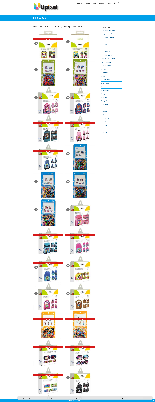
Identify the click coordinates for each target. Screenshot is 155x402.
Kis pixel (104, 94)
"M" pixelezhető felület (108, 30)
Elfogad (147, 398)
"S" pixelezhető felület (108, 34)
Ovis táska (105, 111)
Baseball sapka (106, 65)
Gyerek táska (106, 79)
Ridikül (104, 122)
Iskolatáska (105, 90)
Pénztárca (105, 115)
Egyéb (104, 69)
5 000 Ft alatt (106, 48)
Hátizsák (104, 87)
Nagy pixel (105, 101)
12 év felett (105, 41)
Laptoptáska (105, 97)
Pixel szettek (105, 118)
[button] (119, 3)
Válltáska (104, 132)
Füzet (103, 76)
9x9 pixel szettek (107, 55)
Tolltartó (104, 125)
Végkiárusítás (106, 136)
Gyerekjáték (105, 83)
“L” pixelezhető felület (108, 37)
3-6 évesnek (105, 44)
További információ (137, 398)
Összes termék (106, 108)
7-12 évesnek (106, 51)
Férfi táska (105, 72)
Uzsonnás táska (106, 129)
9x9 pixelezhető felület (108, 58)
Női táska (105, 104)
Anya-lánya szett (106, 62)
